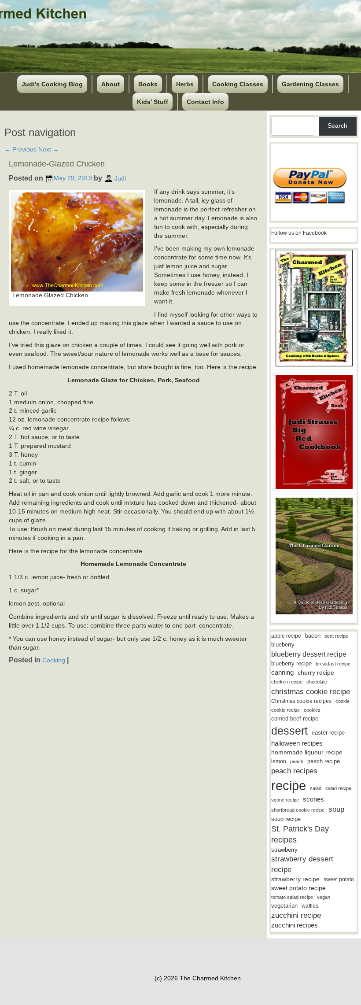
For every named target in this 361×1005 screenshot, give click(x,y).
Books (148, 84)
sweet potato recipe (298, 888)
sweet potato (339, 879)
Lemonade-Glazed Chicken (57, 163)
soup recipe (286, 819)
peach (296, 761)
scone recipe (285, 799)
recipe (288, 785)
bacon (312, 635)
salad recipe (338, 788)
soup (336, 809)
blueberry (283, 644)
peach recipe (323, 761)
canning (282, 672)
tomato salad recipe (292, 897)
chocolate (316, 681)
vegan (323, 897)
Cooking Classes (237, 84)
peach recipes (294, 771)
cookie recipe (285, 710)
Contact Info (205, 101)
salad (315, 788)
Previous (20, 149)
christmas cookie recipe (310, 691)
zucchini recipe (296, 915)
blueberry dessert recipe (308, 654)
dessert (289, 730)
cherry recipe (316, 672)
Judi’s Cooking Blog (52, 84)
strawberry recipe (295, 879)
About (110, 84)
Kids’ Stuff (152, 101)
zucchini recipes (294, 925)
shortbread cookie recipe (297, 810)
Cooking (53, 660)
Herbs (185, 84)
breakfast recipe (333, 663)
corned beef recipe (294, 719)
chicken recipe (286, 681)
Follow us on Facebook (299, 233)
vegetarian (284, 905)
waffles (310, 906)
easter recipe (328, 732)
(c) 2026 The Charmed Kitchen (198, 978)
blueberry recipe (291, 663)
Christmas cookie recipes (301, 701)
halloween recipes (297, 743)
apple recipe (286, 636)
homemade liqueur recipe (307, 752)
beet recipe (336, 636)
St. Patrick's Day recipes (300, 834)
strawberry (284, 849)
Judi (120, 177)
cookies (312, 710)
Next (48, 149)
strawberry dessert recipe (302, 864)
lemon (278, 761)
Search (337, 125)
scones (313, 799)
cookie (342, 701)
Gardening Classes (310, 84)
